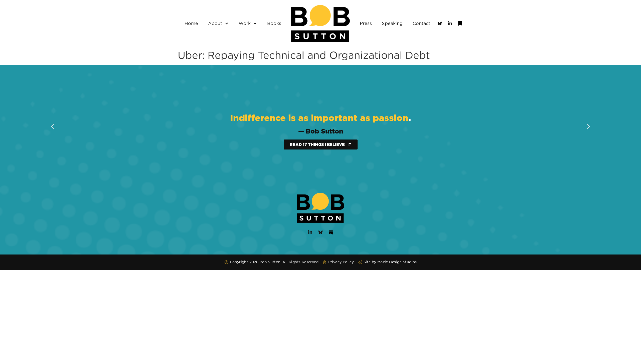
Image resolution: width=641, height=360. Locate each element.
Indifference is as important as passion (319, 117)
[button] (52, 127)
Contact (421, 23)
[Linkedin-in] (449, 23)
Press (366, 23)
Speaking (392, 23)
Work (245, 23)
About (215, 23)
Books (274, 23)
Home (191, 23)
